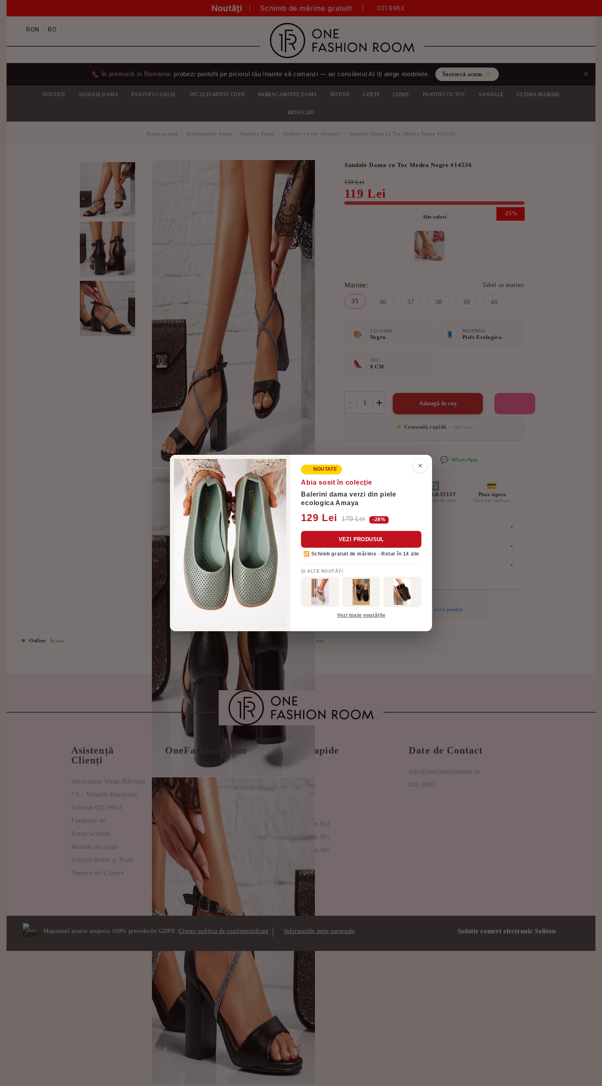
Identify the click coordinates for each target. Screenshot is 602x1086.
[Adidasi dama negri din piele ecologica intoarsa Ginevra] (361, 592)
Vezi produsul (361, 539)
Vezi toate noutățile (361, 615)
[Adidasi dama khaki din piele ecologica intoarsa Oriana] (320, 592)
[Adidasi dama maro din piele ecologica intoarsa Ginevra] (402, 592)
